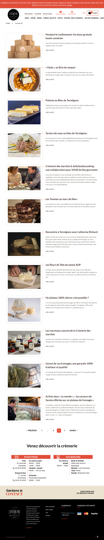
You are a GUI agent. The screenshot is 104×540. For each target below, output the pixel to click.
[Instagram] (97, 492)
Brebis (39, 18)
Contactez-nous (61, 14)
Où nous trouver (47, 14)
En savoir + (29, 527)
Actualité (19, 23)
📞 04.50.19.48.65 (19, 480)
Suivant (73, 431)
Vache (27, 18)
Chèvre (33, 18)
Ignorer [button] (69, 5)
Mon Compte (72, 14)
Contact (48, 515)
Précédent (32, 431)
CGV (47, 512)
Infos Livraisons (50, 506)
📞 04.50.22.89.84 (19, 468)
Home (8, 23)
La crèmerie (37, 14)
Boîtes (60, 18)
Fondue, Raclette (49, 18)
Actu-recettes (29, 14)
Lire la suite (50, 50)
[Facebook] (96, 492)
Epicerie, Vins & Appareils (73, 18)
